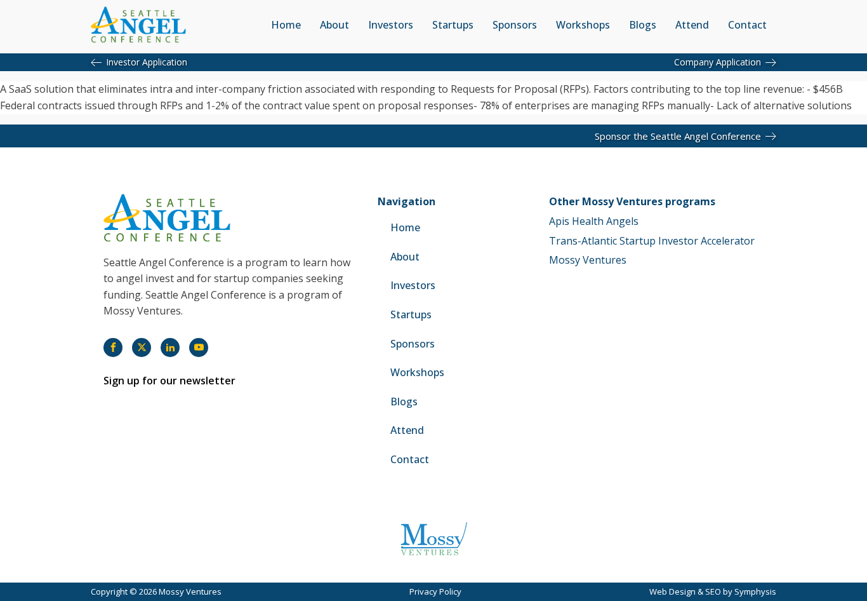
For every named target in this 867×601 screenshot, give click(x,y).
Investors (390, 25)
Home (286, 25)
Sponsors (515, 25)
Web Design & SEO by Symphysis (712, 591)
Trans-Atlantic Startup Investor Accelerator (652, 241)
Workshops (583, 25)
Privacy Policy (435, 591)
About (334, 25)
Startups (452, 25)
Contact (747, 25)
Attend (692, 25)
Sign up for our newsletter (169, 381)
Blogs (642, 25)
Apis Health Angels (594, 221)
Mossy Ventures (587, 260)
